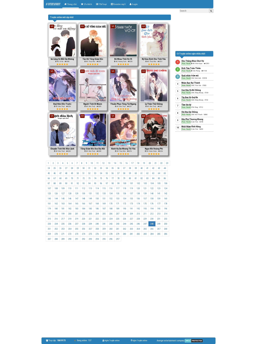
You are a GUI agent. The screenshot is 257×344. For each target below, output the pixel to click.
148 (83, 198)
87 (49, 183)
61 (142, 173)
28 (72, 168)
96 (101, 183)
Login (134, 4)
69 (66, 178)
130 (83, 193)
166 (83, 203)
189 (117, 208)
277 (104, 234)
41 (147, 168)
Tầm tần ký (186, 105)
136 (124, 193)
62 (147, 173)
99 (118, 183)
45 (49, 173)
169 (104, 203)
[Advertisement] (109, 266)
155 (131, 198)
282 (138, 234)
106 (165, 183)
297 (117, 239)
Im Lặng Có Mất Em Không (62, 59)
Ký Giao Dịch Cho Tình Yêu (154, 59)
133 (104, 193)
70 (72, 178)
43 (159, 168)
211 (145, 214)
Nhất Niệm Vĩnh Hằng (191, 126)
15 (121, 163)
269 (49, 234)
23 (167, 163)
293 (90, 239)
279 (117, 234)
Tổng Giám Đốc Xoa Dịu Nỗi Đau (92, 150)
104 (152, 183)
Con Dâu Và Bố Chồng (191, 90)
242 (110, 224)
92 (78, 183)
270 (56, 234)
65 (165, 173)
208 (124, 214)
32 (95, 168)
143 (49, 198)
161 (49, 203)
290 (69, 239)
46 (55, 173)
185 (90, 208)
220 (83, 219)
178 (165, 203)
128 (69, 193)
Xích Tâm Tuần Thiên (191, 68)
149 (90, 198)
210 (138, 214)
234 (56, 224)
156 (138, 198)
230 (151, 219)
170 (110, 203)
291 (76, 239)
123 (158, 188)
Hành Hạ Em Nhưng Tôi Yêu (123, 149)
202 (83, 214)
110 (69, 188)
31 (89, 168)
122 (151, 188)
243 (117, 224)
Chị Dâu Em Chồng (189, 112)
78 (118, 178)
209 (131, 214)
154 (124, 198)
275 (90, 234)
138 (138, 193)
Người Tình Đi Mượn (92, 104)
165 (76, 203)
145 (63, 198)
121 (145, 188)
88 (55, 183)
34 (107, 168)
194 (151, 208)
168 (97, 203)
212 (151, 214)
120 (138, 188)
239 (90, 224)
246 (138, 224)
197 (49, 214)
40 (142, 168)
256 (83, 229)
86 (165, 178)
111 (76, 188)
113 (90, 188)
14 (115, 163)
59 (130, 173)
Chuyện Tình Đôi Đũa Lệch (62, 149)
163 (63, 203)
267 (158, 229)
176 (151, 203)
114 (97, 188)
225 (117, 219)
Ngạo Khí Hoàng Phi (154, 149)
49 (72, 173)
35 (113, 168)
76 (107, 178)
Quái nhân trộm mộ (190, 75)
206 (110, 214)
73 (89, 178)
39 (136, 168)
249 (158, 224)
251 (49, 229)
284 (151, 234)
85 (159, 178)
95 (95, 183)
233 (49, 224)
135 (117, 193)
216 (56, 219)
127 (63, 193)
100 (124, 183)
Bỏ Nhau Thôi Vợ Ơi (123, 59)
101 (131, 183)
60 (136, 173)
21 (156, 163)
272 (69, 234)
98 (113, 183)
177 (158, 203)
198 (56, 214)
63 (153, 173)
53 (95, 173)
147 (76, 198)
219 (76, 219)
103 (145, 183)
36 (118, 168)
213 (158, 214)
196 (165, 208)
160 (165, 198)
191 (131, 208)
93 (84, 183)
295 (104, 239)
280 (124, 234)
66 (49, 178)
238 (83, 224)
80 (130, 178)
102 (138, 183)
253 (63, 229)
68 (60, 178)
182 (69, 208)
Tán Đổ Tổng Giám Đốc (93, 59)
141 (158, 193)
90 (66, 183)
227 (131, 219)
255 (76, 229)
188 (110, 208)
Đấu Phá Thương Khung (192, 119)
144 (56, 198)
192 (138, 208)
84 (153, 178)
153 (117, 198)
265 (145, 229)
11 (98, 163)
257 (90, 229)
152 (110, 198)
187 (104, 208)
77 (113, 178)
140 (151, 193)
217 (63, 219)
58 (124, 173)
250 (165, 224)
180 (56, 208)
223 (104, 219)
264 (138, 229)
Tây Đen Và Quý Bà (189, 97)
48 (66, 173)
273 (76, 234)
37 (124, 168)
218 (69, 219)
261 (117, 229)
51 (84, 173)
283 (145, 234)
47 (60, 173)
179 (49, 208)
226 (124, 219)
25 (55, 168)
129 (76, 193)
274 (83, 234)
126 (56, 193)
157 (145, 198)
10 (92, 163)
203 (90, 214)
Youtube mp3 (119, 4)
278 (110, 234)
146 (69, 198)
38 (130, 168)
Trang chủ (72, 4)
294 (97, 239)
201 (76, 214)
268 (165, 229)
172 (124, 203)
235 (63, 224)
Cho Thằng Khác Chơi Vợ (192, 61)
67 (55, 178)
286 (165, 234)
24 (49, 168)
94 (89, 183)
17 (132, 163)
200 (69, 214)
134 (110, 193)
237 (76, 224)
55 (107, 173)
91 (72, 183)
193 (145, 208)
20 (150, 163)
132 (97, 193)
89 (60, 183)
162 (56, 203)
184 (83, 208)
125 (49, 193)
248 (151, 224)
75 (101, 178)
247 (145, 224)
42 (153, 168)
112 (83, 188)
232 (165, 219)
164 (69, 203)
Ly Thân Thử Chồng (154, 104)
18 (138, 163)
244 (124, 224)
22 (161, 163)
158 (151, 198)
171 (117, 203)
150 (97, 198)
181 (63, 208)
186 (97, 208)
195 (158, 208)
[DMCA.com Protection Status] (193, 340)
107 (49, 188)
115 (104, 188)
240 (97, 224)
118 (124, 188)
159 (158, 198)
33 (101, 168)
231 (158, 219)
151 (104, 198)
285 (158, 234)
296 (110, 239)
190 (124, 208)
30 (84, 168)
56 (113, 173)
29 (78, 168)
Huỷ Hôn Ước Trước (62, 104)
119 (131, 188)
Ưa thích (87, 4)
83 (147, 178)
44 (165, 168)
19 (144, 163)
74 (95, 178)
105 (158, 183)
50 (78, 173)
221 (90, 219)
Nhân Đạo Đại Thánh (190, 83)
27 (66, 168)
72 (84, 178)
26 (60, 168)
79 (124, 178)
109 (63, 188)
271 (63, 234)
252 (56, 229)
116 (110, 188)
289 (63, 239)
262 (124, 229)
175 (145, 203)
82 (142, 178)
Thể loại (102, 4)
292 (83, 239)
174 (138, 203)
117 (117, 188)
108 (56, 188)
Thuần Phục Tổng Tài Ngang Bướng (123, 105)
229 (145, 219)
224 (110, 219)
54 (101, 173)
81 (136, 178)
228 (138, 219)
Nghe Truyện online (112, 340)
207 (117, 214)
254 (69, 229)
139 (145, 193)
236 (69, 224)
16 (127, 163)
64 (159, 173)
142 (165, 193)
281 (131, 234)
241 (104, 224)
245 (131, 224)
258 (97, 229)
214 (165, 214)
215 (49, 219)
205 (104, 214)
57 (118, 173)
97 (107, 183)
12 (103, 163)
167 (90, 203)
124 (165, 188)
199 (63, 214)
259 (104, 229)
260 (110, 229)
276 (97, 234)
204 (97, 214)
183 (76, 208)
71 (78, 178)
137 (131, 193)
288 (56, 239)
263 (131, 229)
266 (151, 229)
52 (89, 173)
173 (131, 203)
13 (109, 163)
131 (90, 193)
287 (49, 239)
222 (97, 219)
